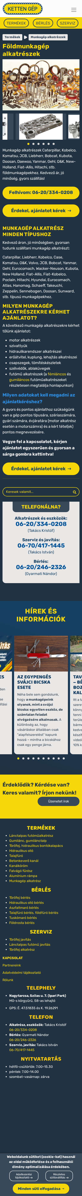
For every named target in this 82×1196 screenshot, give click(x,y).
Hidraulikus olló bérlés (26, 903)
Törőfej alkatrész (22, 950)
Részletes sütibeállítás (58, 1176)
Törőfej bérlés (19, 898)
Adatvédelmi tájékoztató (22, 973)
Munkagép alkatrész (25, 881)
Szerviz (67, 23)
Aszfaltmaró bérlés (24, 908)
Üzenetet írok (58, 801)
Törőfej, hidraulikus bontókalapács (36, 846)
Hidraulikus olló (21, 851)
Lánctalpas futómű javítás (29, 945)
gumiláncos (19, 379)
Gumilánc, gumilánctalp (28, 841)
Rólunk (8, 980)
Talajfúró (16, 856)
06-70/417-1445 (41, 545)
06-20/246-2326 (41, 567)
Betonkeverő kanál (23, 861)
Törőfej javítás (20, 940)
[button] (28, 144)
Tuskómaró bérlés (23, 918)
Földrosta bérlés (21, 923)
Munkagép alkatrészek (48, 37)
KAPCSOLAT (13, 958)
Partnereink (12, 965)
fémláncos (57, 374)
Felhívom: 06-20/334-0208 (41, 192)
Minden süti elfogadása (39, 1188)
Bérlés (43, 23)
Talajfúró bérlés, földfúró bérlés (33, 913)
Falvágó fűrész (20, 871)
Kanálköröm (18, 866)
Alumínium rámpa (23, 876)
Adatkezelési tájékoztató (23, 1176)
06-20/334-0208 (41, 524)
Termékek (16, 23)
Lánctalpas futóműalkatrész (31, 836)
